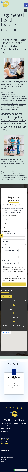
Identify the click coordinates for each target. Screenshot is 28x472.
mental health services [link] (13, 175)
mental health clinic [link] (8, 102)
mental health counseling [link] (19, 102)
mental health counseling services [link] (9, 104)
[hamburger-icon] (25, 10)
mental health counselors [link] (13, 105)
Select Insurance (6, 231)
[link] (26, 5)
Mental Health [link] (12, 94)
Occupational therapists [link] (7, 179)
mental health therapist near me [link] (9, 109)
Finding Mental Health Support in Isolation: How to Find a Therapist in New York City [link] (13, 46)
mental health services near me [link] (17, 107)
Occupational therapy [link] (19, 179)
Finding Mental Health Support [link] (13, 96)
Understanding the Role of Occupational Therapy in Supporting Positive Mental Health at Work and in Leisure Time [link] (14, 121)
